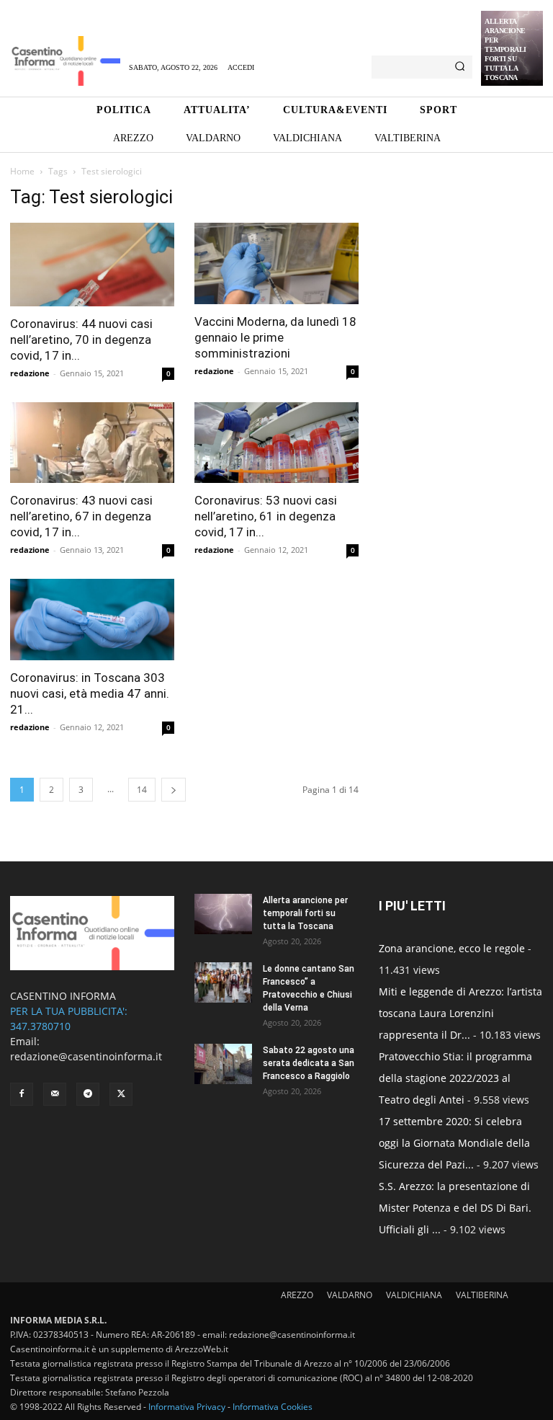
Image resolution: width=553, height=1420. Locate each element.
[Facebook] (21, 1094)
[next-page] (173, 790)
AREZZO (297, 1295)
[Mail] (54, 1094)
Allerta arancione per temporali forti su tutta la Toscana (505, 49)
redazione (30, 373)
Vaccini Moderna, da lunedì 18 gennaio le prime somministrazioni (275, 337)
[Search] (459, 67)
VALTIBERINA (482, 1295)
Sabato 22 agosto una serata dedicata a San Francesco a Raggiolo (308, 1063)
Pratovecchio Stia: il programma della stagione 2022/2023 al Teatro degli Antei (455, 1078)
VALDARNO (349, 1295)
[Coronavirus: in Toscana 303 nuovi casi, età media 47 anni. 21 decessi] (92, 619)
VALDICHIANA (414, 1295)
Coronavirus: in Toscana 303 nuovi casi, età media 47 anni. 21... (89, 693)
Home (22, 171)
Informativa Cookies (273, 1407)
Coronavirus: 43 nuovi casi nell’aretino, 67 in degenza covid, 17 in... (81, 516)
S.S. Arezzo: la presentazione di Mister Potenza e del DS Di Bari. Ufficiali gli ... (455, 1207)
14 (142, 790)
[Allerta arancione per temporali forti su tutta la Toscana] (223, 914)
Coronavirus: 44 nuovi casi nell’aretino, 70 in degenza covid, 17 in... (81, 339)
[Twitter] (120, 1094)
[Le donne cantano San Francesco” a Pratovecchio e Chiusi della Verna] (223, 982)
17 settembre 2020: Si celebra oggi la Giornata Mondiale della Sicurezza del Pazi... (454, 1142)
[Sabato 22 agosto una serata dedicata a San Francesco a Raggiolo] (223, 1064)
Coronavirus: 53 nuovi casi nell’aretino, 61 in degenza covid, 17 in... (265, 516)
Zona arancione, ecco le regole (452, 948)
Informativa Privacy (186, 1407)
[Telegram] (87, 1094)
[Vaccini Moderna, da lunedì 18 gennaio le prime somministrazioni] (276, 263)
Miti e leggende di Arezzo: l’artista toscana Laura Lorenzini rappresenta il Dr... (460, 1013)
